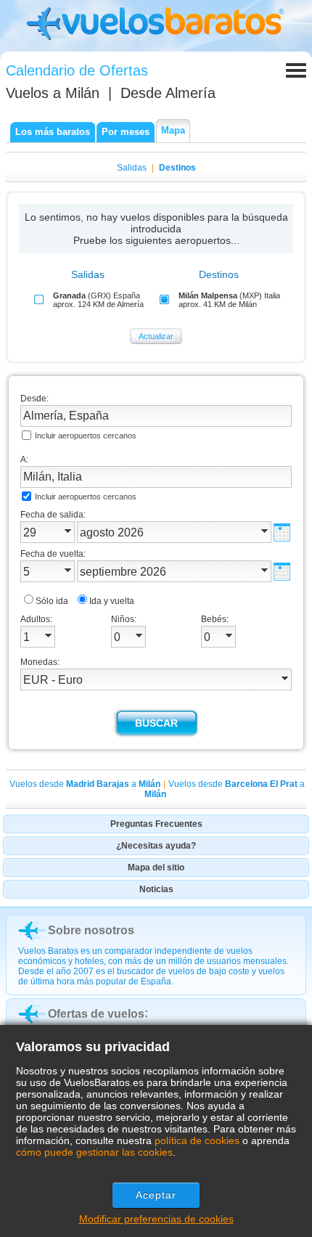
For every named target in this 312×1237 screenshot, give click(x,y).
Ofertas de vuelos (96, 1014)
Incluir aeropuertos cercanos (85, 435)
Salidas (132, 168)
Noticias (156, 889)
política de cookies (197, 1140)
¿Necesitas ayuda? (156, 846)
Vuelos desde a (84, 784)
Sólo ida (52, 601)
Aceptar (156, 1195)
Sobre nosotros (91, 930)
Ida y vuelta (111, 601)
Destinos (177, 168)
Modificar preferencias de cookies (156, 1219)
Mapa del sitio (156, 867)
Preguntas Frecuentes (156, 824)
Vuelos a (52, 93)
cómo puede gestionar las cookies (94, 1152)
